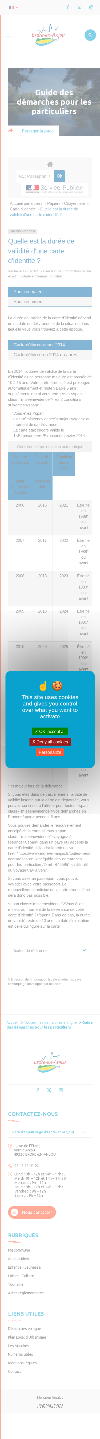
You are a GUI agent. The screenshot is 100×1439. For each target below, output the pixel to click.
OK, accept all (52, 731)
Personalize (50, 752)
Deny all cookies (51, 741)
